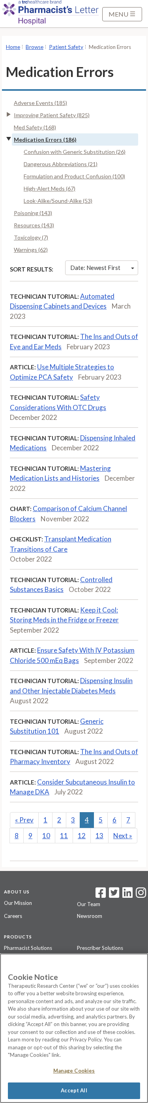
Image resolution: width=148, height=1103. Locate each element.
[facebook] (101, 895)
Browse (34, 47)
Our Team (88, 904)
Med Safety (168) (35, 127)
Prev (24, 820)
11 (64, 835)
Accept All (74, 1090)
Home (13, 47)
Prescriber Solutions (100, 948)
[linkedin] (127, 895)
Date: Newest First (95, 267)
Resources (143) (34, 225)
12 (82, 835)
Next (122, 835)
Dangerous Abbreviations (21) (60, 164)
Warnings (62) (31, 249)
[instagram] (141, 895)
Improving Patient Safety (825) (52, 115)
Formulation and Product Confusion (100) (74, 176)
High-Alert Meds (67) (49, 188)
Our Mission (18, 903)
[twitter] (113, 895)
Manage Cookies (74, 1070)
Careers (13, 916)
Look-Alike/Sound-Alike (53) (58, 200)
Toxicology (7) (31, 237)
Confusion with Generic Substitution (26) (75, 151)
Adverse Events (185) (40, 102)
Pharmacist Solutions (28, 948)
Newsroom (89, 916)
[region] (74, 1028)
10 (46, 835)
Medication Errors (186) (45, 139)
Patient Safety (66, 47)
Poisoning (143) (33, 213)
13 (99, 835)
